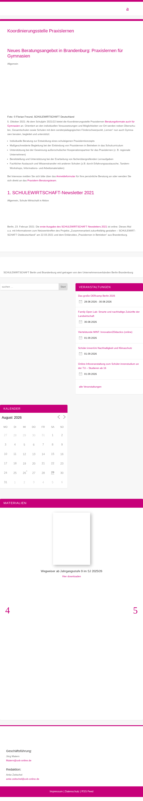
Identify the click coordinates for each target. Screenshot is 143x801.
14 (43, 454)
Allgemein (12, 63)
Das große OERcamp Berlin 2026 (96, 295)
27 (33, 472)
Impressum (56, 791)
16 (61, 454)
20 (33, 463)
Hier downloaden (71, 576)
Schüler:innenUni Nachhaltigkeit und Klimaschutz (105, 348)
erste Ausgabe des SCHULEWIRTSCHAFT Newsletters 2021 (73, 226)
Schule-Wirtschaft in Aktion (34, 200)
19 (24, 463)
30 (33, 435)
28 (15, 435)
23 (61, 463)
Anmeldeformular (65, 176)
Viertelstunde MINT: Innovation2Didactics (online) (105, 332)
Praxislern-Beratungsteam (41, 180)
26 (24, 472)
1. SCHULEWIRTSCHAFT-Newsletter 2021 (50, 192)
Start (63, 286)
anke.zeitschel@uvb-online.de (22, 778)
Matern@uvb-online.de (18, 760)
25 (15, 472)
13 (33, 454)
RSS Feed (87, 791)
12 (24, 454)
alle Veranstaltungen (90, 386)
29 (24, 435)
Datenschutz (72, 791)
